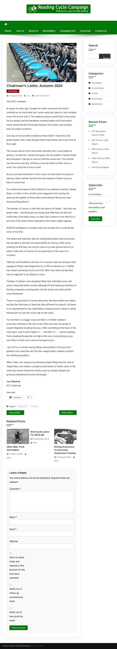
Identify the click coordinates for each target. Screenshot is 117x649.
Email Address (95, 194)
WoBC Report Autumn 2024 (69, 413)
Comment (15, 489)
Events (8, 31)
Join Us (20, 31)
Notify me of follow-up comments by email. (16, 595)
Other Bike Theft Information (15, 448)
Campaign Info (67, 31)
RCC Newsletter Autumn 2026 (99, 133)
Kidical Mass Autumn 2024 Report (17, 413)
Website (13, 541)
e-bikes (34, 406)
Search (93, 45)
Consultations (98, 88)
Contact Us (101, 31)
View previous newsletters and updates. (97, 207)
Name (13, 517)
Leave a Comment (42, 96)
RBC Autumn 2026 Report (100, 142)
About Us (33, 31)
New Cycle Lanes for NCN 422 (40, 433)
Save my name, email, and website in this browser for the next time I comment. (17, 567)
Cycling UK (22, 406)
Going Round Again (100, 167)
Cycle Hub (85, 31)
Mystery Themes (37, 646)
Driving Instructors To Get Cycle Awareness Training (65, 450)
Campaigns (97, 83)
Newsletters (49, 31)
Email (12, 529)
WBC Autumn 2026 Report (100, 151)
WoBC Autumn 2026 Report (101, 160)
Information (13, 91)
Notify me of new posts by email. (16, 616)
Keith (56, 461)
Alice (28, 96)
